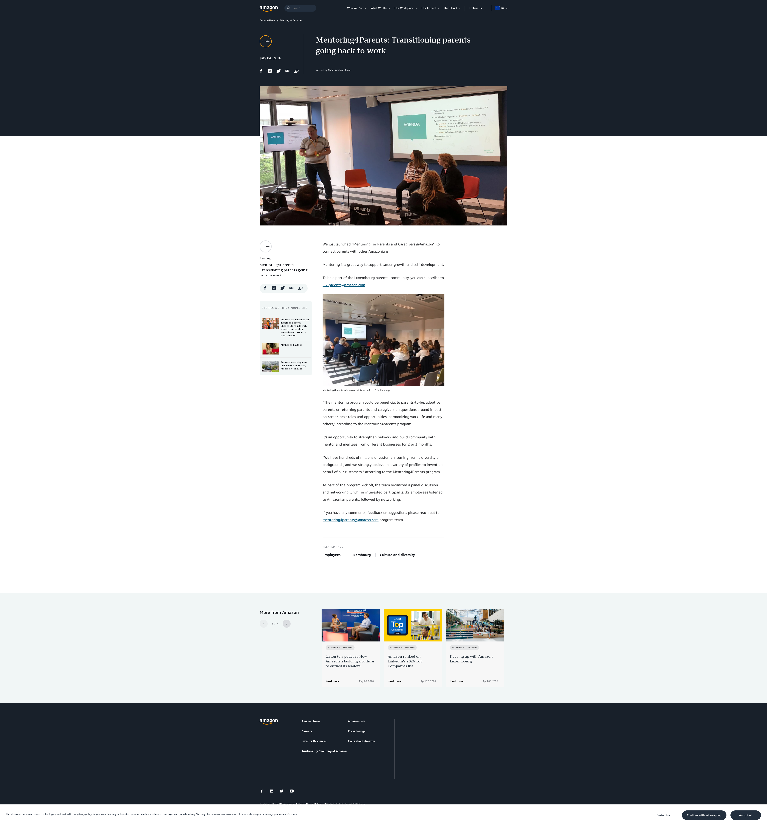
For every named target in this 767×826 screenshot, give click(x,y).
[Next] (287, 624)
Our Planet (450, 8)
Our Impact (428, 8)
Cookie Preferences (355, 803)
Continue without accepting (704, 815)
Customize (663, 815)
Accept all (745, 815)
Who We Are (355, 8)
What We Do (378, 8)
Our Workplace (403, 8)
